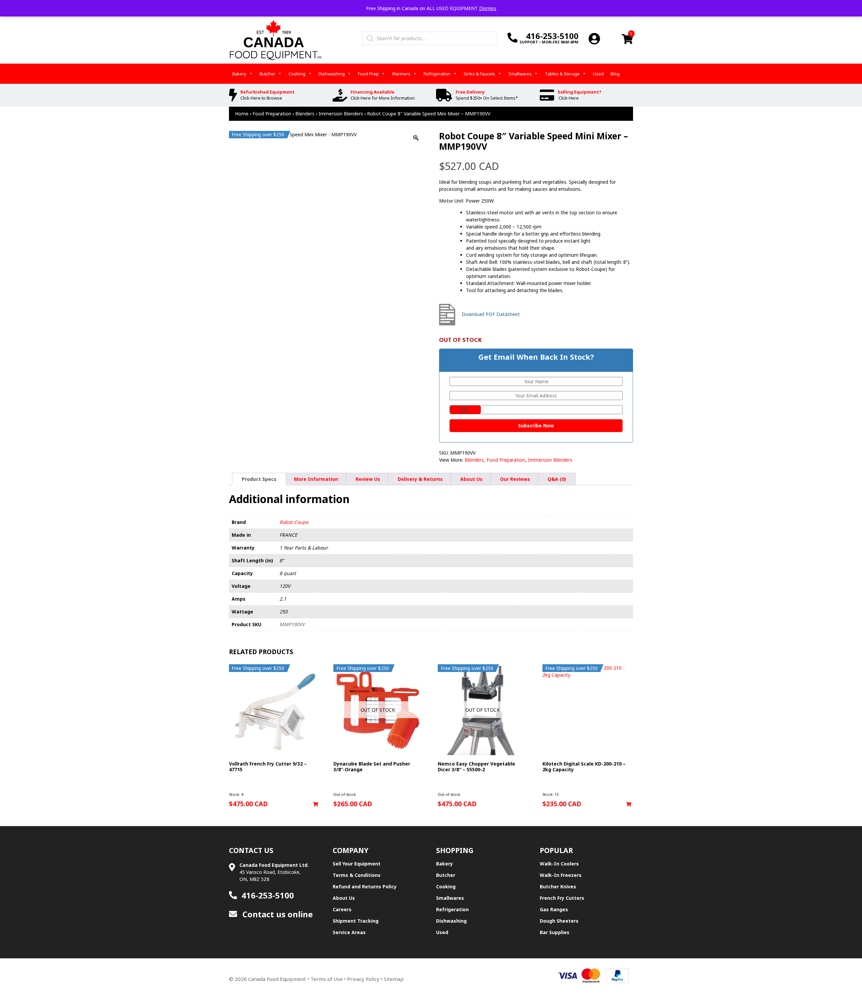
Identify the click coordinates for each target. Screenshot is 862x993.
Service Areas (349, 932)
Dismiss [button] (487, 8)
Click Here (569, 98)
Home (241, 113)
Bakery (239, 74)
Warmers (401, 74)
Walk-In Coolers (559, 863)
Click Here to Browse (261, 98)
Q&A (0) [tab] (557, 479)
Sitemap (394, 979)
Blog (615, 74)
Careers (342, 909)
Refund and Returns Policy (365, 886)
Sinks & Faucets (479, 74)
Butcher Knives (558, 886)
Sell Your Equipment (356, 863)
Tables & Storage (562, 74)
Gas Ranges (554, 909)
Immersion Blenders (341, 113)
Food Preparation (272, 113)
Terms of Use (326, 979)
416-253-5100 (267, 895)
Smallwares (520, 74)
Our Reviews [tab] (515, 479)
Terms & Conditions (356, 875)
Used (598, 74)
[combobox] (465, 409)
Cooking (297, 74)
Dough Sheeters (559, 921)
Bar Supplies (554, 932)
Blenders (304, 113)
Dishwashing (332, 74)
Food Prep (368, 74)
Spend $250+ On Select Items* (487, 98)
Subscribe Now (536, 425)
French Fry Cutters (562, 898)
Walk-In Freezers (561, 875)
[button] (315, 804)
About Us (344, 898)
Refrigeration (437, 74)
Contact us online (276, 914)
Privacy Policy (363, 979)
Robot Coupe (293, 522)
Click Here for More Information (383, 98)
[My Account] (594, 38)
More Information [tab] (316, 479)
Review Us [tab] (368, 479)
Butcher (267, 74)
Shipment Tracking (355, 921)
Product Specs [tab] (259, 479)
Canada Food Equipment (277, 979)
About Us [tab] (471, 479)
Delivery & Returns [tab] (420, 479)
